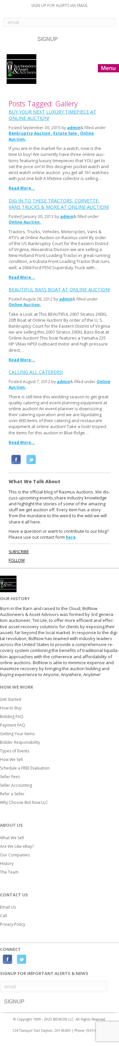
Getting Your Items (17, 734)
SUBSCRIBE (19, 552)
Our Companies (15, 855)
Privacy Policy (12, 924)
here (71, 537)
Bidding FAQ (11, 716)
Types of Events (14, 751)
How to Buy (10, 708)
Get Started (10, 699)
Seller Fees (10, 776)
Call (3, 916)
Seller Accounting (16, 785)
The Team (9, 872)
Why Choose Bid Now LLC (24, 802)
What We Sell (12, 838)
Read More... (22, 188)
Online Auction (24, 222)
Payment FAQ (12, 725)
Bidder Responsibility (20, 742)
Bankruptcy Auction (29, 133)
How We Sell (11, 759)
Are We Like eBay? (17, 846)
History (7, 863)
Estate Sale (65, 133)
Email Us (8, 907)
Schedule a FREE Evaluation (25, 768)
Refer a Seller (12, 794)
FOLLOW (17, 560)
